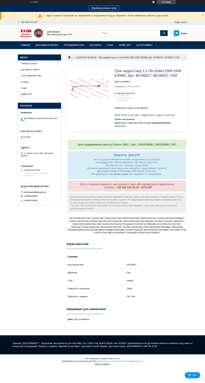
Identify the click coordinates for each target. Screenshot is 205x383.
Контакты (95, 45)
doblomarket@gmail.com (35, 192)
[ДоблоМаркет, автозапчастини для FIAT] (30, 37)
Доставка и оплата (47, 45)
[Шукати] (164, 33)
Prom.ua (116, 359)
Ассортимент (144, 45)
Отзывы (25, 82)
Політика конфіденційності (131, 361)
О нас (110, 45)
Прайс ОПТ (125, 45)
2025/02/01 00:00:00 (86, 57)
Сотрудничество (74, 45)
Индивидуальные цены (104, 8)
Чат (195, 375)
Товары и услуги (29, 63)
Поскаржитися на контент (108, 361)
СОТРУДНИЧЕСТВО (31, 76)
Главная (25, 45)
